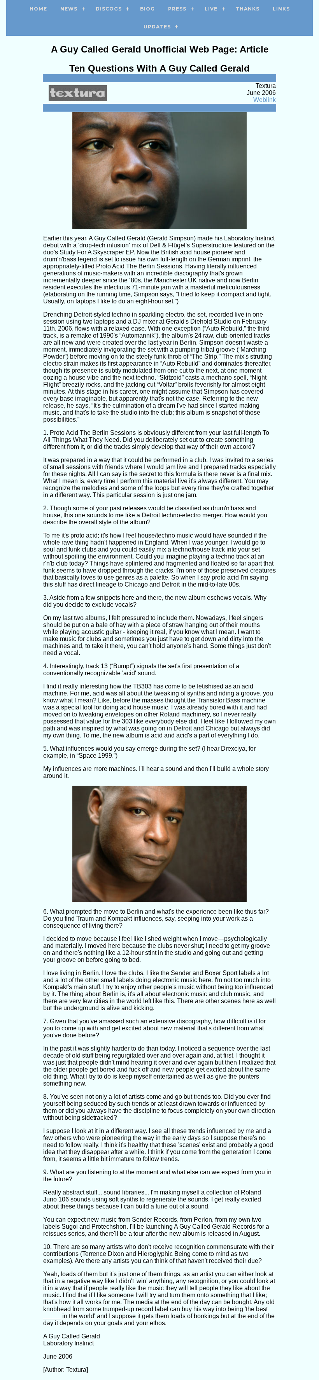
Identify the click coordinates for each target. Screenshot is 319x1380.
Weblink (264, 99)
